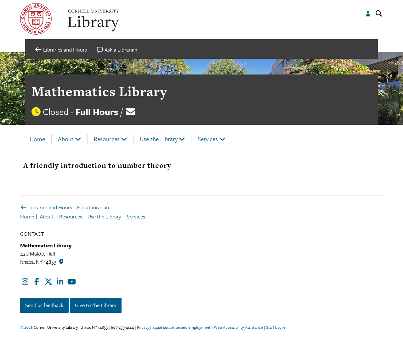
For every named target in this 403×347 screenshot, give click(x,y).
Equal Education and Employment (181, 327)
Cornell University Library (92, 19)
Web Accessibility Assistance (238, 327)
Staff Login (275, 327)
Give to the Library (95, 305)
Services (208, 139)
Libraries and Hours (49, 207)
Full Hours (97, 111)
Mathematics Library (99, 91)
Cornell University (36, 19)
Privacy (143, 327)
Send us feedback (44, 305)
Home (37, 139)
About (66, 139)
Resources (107, 139)
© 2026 (26, 327)
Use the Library (159, 139)
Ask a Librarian (92, 207)
